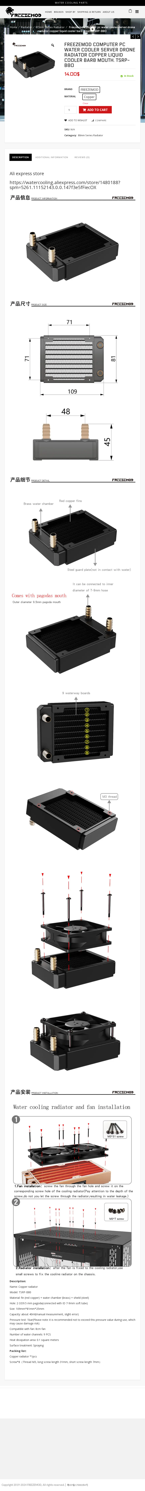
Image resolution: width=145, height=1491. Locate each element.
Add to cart (97, 110)
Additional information (51, 157)
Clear (85, 103)
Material (70, 96)
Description (20, 157)
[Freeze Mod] (23, 11)
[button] (89, 90)
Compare (100, 120)
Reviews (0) (82, 157)
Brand (68, 89)
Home (13, 27)
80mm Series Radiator (50, 27)
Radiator (26, 27)
